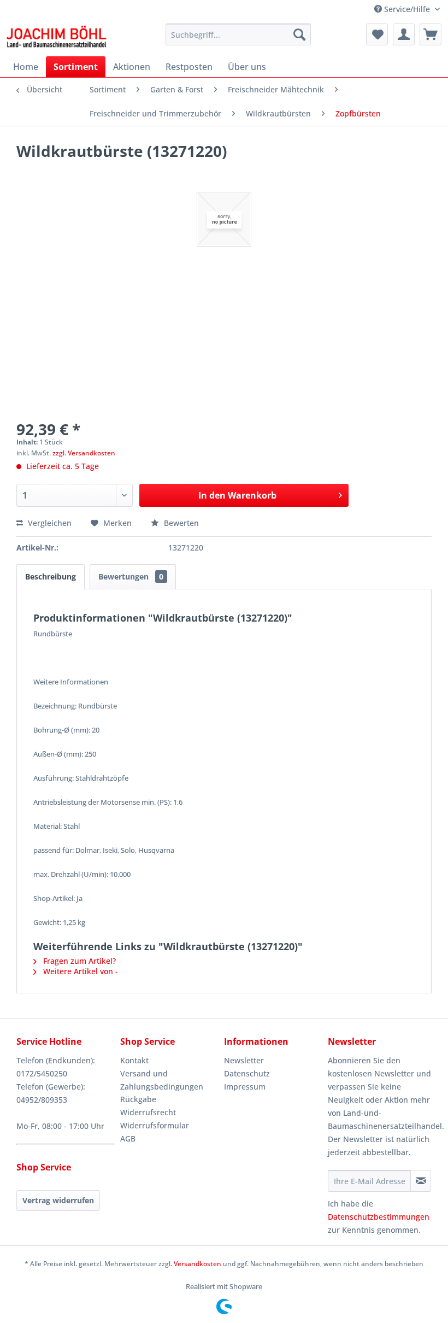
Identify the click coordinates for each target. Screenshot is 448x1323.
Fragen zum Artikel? (78, 961)
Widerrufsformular (154, 1125)
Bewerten (180, 523)
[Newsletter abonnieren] (420, 1181)
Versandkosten (197, 1263)
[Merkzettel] (377, 34)
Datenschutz (247, 1073)
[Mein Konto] (404, 34)
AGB (127, 1138)
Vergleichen (49, 523)
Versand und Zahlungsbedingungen (161, 1080)
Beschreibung (50, 576)
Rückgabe (138, 1099)
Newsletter (244, 1060)
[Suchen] (299, 34)
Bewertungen (130, 576)
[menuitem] (238, 34)
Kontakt (134, 1060)
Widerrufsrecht (148, 1112)
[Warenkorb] (430, 34)
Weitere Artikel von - (79, 971)
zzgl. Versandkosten (83, 453)
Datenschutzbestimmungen (378, 1216)
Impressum (245, 1086)
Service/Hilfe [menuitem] (407, 9)
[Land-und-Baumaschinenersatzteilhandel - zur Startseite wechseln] (56, 37)
